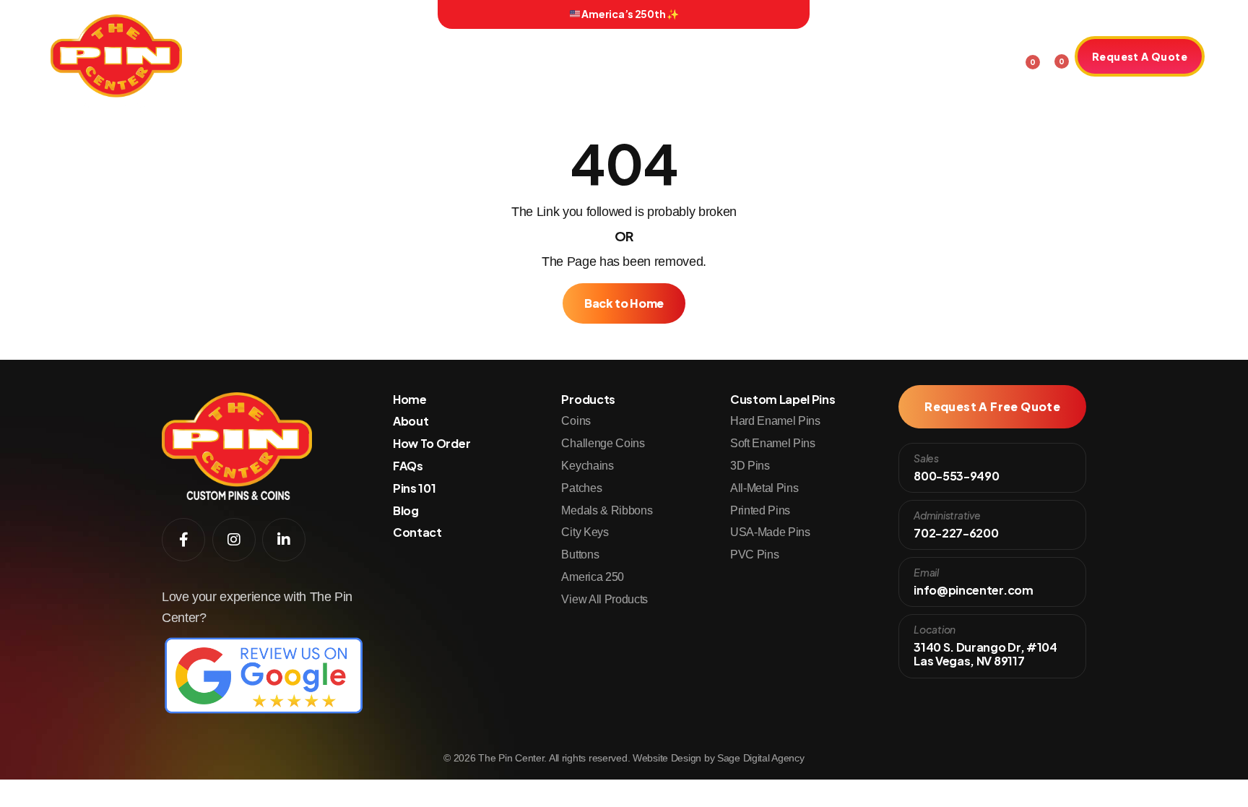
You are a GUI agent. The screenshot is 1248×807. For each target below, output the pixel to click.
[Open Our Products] (434, 58)
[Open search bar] (999, 54)
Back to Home (624, 303)
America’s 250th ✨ (630, 13)
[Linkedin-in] (290, 14)
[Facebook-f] (249, 14)
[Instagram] (269, 14)
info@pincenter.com (973, 589)
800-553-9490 (956, 475)
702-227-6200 (956, 532)
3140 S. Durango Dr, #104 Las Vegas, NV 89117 (985, 653)
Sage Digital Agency (761, 758)
